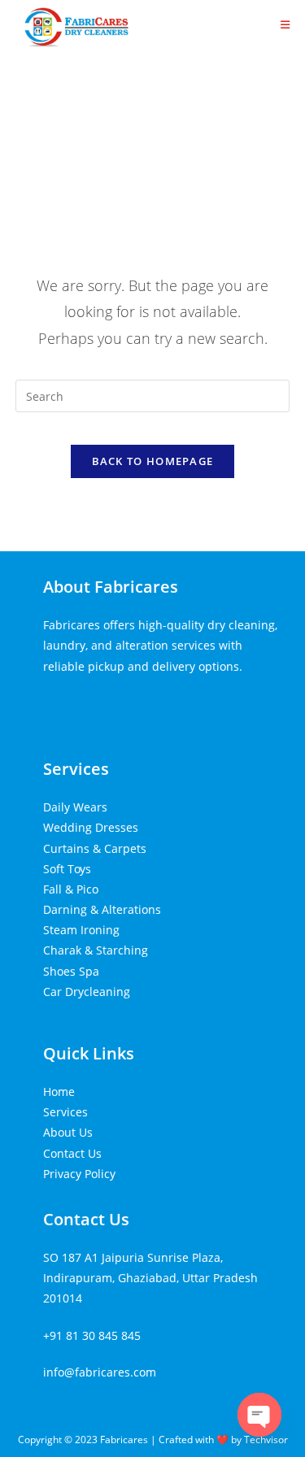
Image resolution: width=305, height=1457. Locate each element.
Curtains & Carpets (94, 848)
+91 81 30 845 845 (92, 1335)
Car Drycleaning (86, 991)
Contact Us (72, 1153)
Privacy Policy (79, 1173)
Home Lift (69, 703)
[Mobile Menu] (285, 24)
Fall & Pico (70, 889)
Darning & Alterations (102, 909)
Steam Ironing (81, 929)
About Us (68, 1132)
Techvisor (266, 1439)
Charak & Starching (95, 950)
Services (76, 769)
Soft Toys (67, 868)
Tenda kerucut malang (159, 703)
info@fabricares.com (99, 1372)
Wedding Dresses (90, 827)
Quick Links (88, 1053)
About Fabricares (110, 587)
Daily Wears (75, 807)
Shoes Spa (71, 971)
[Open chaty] (259, 1415)
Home (59, 1091)
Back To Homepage (153, 461)
